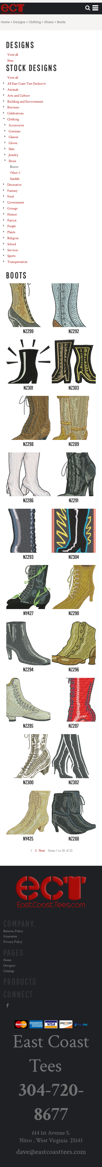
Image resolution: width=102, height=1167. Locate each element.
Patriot (11, 220)
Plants (11, 232)
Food (10, 196)
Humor (12, 214)
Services (12, 250)
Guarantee (10, 936)
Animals (13, 90)
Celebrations (15, 113)
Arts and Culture (18, 96)
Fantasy (12, 191)
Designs (19, 22)
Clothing (35, 22)
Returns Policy (13, 931)
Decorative (14, 185)
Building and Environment (25, 102)
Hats (12, 149)
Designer (9, 965)
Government (15, 202)
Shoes (49, 22)
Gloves (13, 143)
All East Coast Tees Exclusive (26, 84)
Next (42, 851)
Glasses (13, 137)
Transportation (17, 262)
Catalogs (8, 971)
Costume (14, 131)
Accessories (16, 125)
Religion (13, 238)
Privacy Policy (12, 942)
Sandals (15, 179)
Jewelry (13, 155)
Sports (11, 256)
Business (13, 107)
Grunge (12, 208)
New (10, 61)
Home (5, 22)
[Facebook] (7, 1005)
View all (12, 55)
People (11, 226)
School (11, 244)
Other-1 (15, 173)
